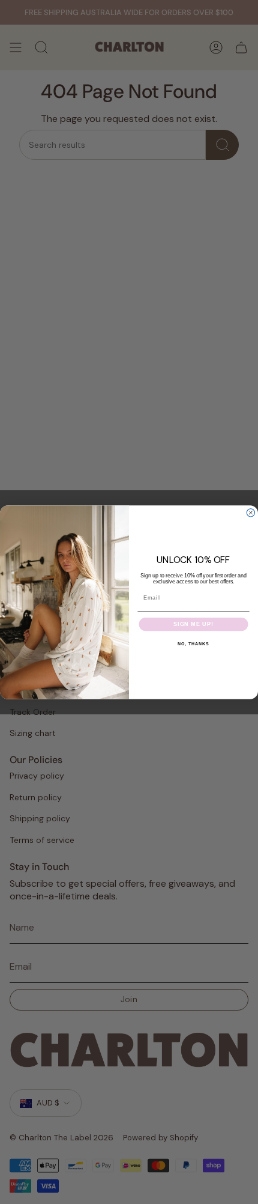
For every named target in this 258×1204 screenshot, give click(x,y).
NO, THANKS (193, 644)
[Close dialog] (250, 512)
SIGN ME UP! (193, 624)
